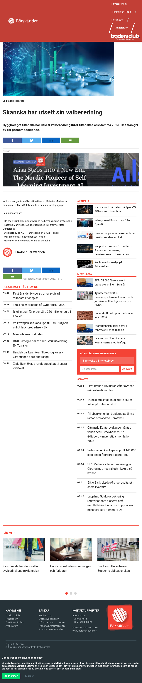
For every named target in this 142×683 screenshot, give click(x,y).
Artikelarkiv (12, 625)
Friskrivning (45, 615)
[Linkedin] (51, 140)
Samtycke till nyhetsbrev (98, 360)
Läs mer (29, 676)
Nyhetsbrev (122, 27)
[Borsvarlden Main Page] (23, 21)
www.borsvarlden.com (84, 630)
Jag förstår (11, 675)
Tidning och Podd (121, 11)
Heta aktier (117, 19)
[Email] (70, 140)
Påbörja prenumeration (52, 625)
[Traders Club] (125, 37)
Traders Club (13, 615)
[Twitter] (31, 140)
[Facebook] (12, 140)
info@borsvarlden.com (85, 627)
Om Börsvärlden (14, 622)
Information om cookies (52, 622)
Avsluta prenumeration (51, 629)
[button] (66, 593)
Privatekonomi (119, 3)
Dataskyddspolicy (49, 618)
